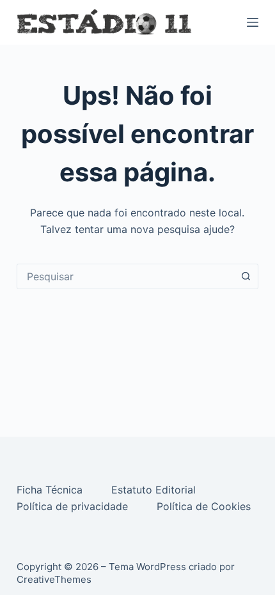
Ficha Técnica (51, 489)
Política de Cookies (205, 506)
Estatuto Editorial (155, 489)
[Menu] (252, 22)
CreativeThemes (54, 579)
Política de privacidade (74, 506)
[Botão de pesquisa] (245, 276)
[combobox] (125, 276)
